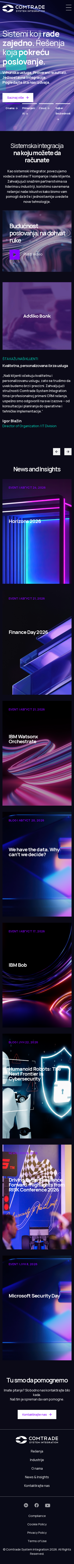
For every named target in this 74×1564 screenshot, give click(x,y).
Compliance (37, 1516)
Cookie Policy (37, 1524)
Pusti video (33, 254)
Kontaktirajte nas (34, 1414)
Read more (17, 574)
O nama (37, 1468)
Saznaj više (15, 97)
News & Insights (37, 1477)
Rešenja (37, 1451)
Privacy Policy (37, 1532)
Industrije (37, 1460)
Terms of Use (37, 1541)
